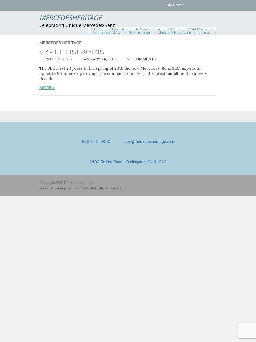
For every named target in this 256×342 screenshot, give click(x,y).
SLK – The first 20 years (72, 51)
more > (47, 87)
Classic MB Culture (174, 32)
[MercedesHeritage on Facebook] (199, 183)
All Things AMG (106, 32)
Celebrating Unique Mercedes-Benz (77, 26)
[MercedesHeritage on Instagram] (213, 183)
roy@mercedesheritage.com (150, 141)
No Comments (141, 59)
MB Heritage (139, 32)
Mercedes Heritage (61, 43)
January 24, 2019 (99, 59)
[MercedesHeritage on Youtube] (206, 183)
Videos (204, 32)
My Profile (175, 5)
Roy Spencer (58, 59)
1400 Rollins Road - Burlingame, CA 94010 (128, 162)
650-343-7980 (96, 141)
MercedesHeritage (71, 18)
